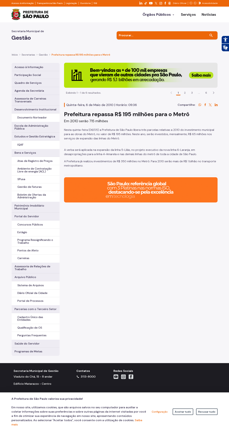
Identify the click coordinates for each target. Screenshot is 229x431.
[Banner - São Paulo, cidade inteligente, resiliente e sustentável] (141, 190)
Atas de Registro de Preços (35, 161)
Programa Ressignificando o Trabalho (35, 241)
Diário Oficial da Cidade (32, 293)
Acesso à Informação (28, 67)
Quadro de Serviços (28, 83)
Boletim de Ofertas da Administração (31, 196)
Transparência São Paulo (50, 3)
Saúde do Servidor (27, 343)
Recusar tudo (206, 411)
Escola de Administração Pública (31, 127)
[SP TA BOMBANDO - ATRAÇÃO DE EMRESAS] (141, 75)
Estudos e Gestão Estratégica (34, 136)
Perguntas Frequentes (32, 335)
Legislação (71, 3)
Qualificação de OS (29, 328)
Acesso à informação (22, 3)
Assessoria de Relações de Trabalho (32, 267)
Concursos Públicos (30, 224)
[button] (213, 93)
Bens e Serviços (25, 153)
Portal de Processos (30, 301)
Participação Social (27, 75)
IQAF (20, 145)
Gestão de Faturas (29, 187)
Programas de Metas (28, 351)
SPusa (21, 179)
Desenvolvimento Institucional (35, 109)
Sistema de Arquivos (30, 285)
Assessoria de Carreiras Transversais (30, 100)
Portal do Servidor (26, 216)
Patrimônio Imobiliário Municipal (29, 207)
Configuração (160, 411)
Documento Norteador (32, 117)
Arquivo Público (25, 277)
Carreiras (23, 258)
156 (95, 3)
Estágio (22, 232)
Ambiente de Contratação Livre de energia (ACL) (34, 170)
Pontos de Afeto (27, 250)
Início (15, 54)
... (199, 92)
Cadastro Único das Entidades (30, 318)
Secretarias (28, 54)
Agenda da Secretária (29, 91)
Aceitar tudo (183, 411)
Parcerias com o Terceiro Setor (35, 309)
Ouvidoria (85, 3)
